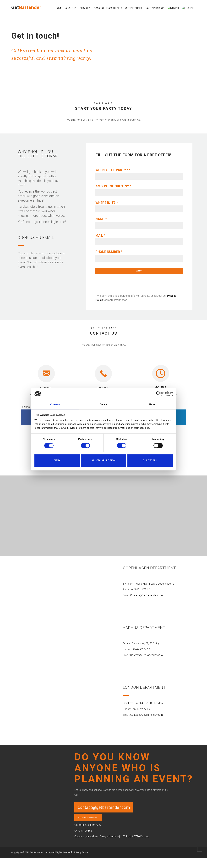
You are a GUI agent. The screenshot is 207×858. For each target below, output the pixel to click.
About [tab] (152, 404)
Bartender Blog (154, 8)
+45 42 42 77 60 (140, 589)
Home (59, 8)
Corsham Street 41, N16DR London (143, 703)
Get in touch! (133, 8)
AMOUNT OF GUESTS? (113, 186)
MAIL (100, 235)
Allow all (150, 460)
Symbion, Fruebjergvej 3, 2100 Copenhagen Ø (148, 583)
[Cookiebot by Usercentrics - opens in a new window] (158, 393)
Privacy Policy (81, 852)
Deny (57, 460)
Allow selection (103, 460)
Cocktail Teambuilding (108, 8)
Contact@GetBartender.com (146, 595)
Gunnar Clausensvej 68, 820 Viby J (142, 643)
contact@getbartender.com (104, 807)
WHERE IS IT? (106, 203)
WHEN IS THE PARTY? (112, 170)
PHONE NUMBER (108, 252)
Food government (88, 817)
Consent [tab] (55, 404)
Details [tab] (104, 404)
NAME (101, 219)
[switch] (85, 445)
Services (85, 8)
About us (70, 8)
